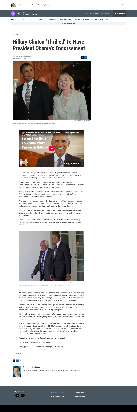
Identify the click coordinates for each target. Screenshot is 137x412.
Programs (21, 19)
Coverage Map (65, 19)
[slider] (21, 13)
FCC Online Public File (57, 392)
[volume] (18, 13)
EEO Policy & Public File (57, 396)
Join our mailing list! (81, 392)
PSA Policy (104, 19)
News (31, 19)
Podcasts (95, 19)
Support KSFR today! (68, 23)
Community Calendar (81, 19)
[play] (13, 13)
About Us (52, 19)
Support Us (41, 19)
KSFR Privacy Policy (80, 396)
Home (13, 19)
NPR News (16, 35)
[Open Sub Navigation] (26, 19)
